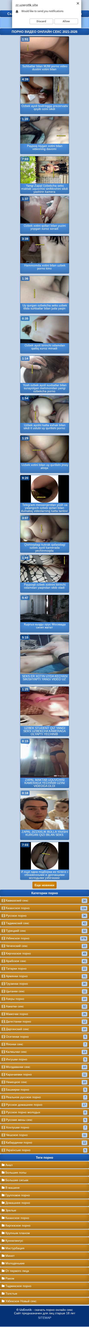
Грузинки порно (45, 983)
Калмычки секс (45, 1051)
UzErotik (25, 1309)
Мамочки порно (45, 1014)
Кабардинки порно (45, 1142)
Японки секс (45, 1044)
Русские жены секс (45, 1119)
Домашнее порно (17, 1202)
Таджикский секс (45, 923)
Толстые (11, 1293)
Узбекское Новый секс (21, 1301)
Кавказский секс (45, 900)
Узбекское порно (45, 938)
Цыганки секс (45, 991)
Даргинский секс (45, 1029)
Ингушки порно (45, 1059)
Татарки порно (45, 968)
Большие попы (15, 1172)
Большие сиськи (16, 1180)
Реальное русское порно (45, 1097)
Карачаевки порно (45, 1074)
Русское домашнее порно (45, 1104)
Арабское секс (45, 961)
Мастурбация (14, 1248)
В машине (12, 1187)
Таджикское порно (18, 1286)
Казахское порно (45, 908)
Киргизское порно (45, 953)
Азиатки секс (45, 1006)
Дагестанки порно (45, 1021)
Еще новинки (44, 885)
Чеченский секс (45, 946)
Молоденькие (15, 1263)
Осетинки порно (45, 1036)
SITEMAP (44, 1317)
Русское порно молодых (45, 1112)
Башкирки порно (45, 1089)
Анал (9, 1165)
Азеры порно (45, 998)
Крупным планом (17, 1233)
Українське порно (45, 1150)
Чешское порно (45, 1135)
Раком (9, 1278)
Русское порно (45, 915)
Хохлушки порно (45, 1127)
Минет (9, 1255)
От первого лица (17, 1271)
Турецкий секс (45, 930)
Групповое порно (17, 1195)
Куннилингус (14, 1240)
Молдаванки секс (45, 1067)
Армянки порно (45, 976)
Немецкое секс (45, 1082)
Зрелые (10, 1210)
